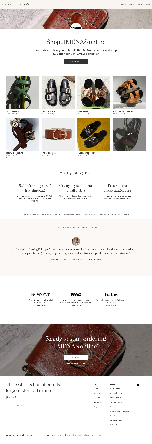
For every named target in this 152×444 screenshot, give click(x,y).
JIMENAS (91, 214)
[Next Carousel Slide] (139, 249)
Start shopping (76, 61)
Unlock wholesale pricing (21, 405)
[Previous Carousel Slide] (12, 249)
